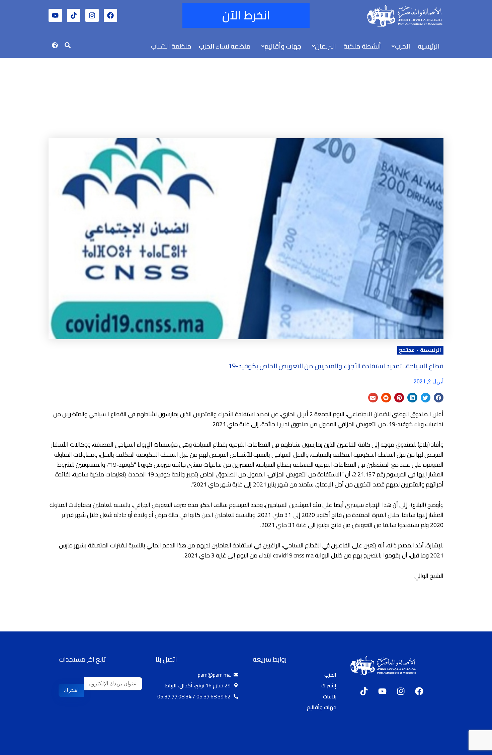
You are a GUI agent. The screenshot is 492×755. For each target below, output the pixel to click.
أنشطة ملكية (362, 46)
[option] (475, 749)
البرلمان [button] (325, 46)
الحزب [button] (402, 46)
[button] (399, 46)
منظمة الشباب (171, 46)
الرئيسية (429, 46)
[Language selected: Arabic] (472, 748)
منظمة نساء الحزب (225, 46)
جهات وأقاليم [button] (282, 46)
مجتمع (407, 350)
